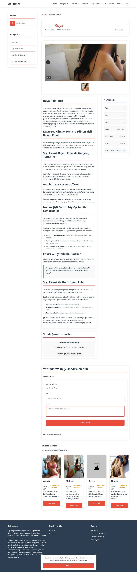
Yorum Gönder (85, 422)
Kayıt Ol (119, 4)
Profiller (85, 4)
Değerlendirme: (51, 384)
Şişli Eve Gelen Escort (19, 61)
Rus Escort (15, 42)
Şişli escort (14, 3)
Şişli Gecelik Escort (18, 55)
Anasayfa (54, 4)
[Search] (12, 23)
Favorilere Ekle (119, 30)
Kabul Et (68, 565)
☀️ (127, 4)
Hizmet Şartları (96, 540)
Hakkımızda (75, 4)
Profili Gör (51, 503)
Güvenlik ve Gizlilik (97, 537)
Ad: (47, 394)
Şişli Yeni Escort (17, 49)
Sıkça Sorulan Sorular (98, 4)
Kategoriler (64, 4)
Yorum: (48, 404)
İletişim (111, 4)
